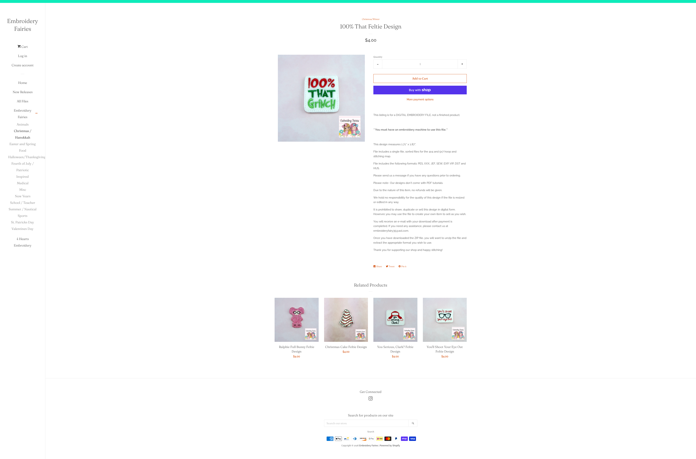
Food (22, 150)
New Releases (23, 92)
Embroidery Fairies (22, 24)
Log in (22, 56)
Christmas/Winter (371, 19)
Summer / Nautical (22, 209)
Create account (23, 65)
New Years (22, 196)
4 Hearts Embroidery (23, 242)
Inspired (22, 176)
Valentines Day (23, 229)
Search (370, 431)
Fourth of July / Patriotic (22, 166)
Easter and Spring (22, 144)
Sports (22, 216)
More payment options (420, 99)
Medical (22, 183)
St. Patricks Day (22, 222)
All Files (22, 101)
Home (22, 83)
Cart (24, 47)
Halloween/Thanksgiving (22, 157)
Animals (23, 124)
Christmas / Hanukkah (22, 134)
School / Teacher (22, 203)
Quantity (377, 56)
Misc (22, 189)
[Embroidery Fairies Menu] (36, 113)
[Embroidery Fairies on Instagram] (370, 399)
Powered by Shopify (390, 445)
